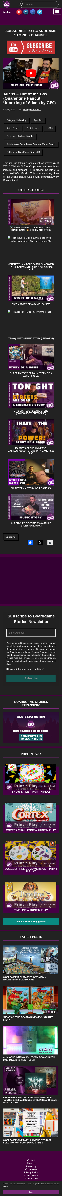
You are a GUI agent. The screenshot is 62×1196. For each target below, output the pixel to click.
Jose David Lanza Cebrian (27, 144)
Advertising (31, 1166)
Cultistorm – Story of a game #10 (31, 488)
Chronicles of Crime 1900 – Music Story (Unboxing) (31, 524)
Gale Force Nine (26, 152)
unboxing (11, 537)
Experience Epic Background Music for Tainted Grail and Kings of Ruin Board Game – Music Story (31, 1100)
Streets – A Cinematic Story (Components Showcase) (31, 412)
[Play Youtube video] (31, 73)
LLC (38, 152)
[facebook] (33, 12)
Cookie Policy (31, 1175)
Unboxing (21, 120)
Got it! (31, 1192)
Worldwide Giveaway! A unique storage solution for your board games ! (27, 1141)
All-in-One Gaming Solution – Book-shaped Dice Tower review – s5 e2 (29, 1058)
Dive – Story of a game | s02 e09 (31, 304)
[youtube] (19, 12)
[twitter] (39, 12)
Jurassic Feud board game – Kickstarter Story (28, 1018)
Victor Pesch (48, 144)
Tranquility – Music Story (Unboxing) (31, 338)
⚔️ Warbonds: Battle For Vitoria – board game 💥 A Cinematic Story (31, 228)
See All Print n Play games (31, 921)
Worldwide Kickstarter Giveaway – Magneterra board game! (24, 978)
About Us (31, 1163)
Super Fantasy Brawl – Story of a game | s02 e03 (31, 374)
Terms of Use (31, 1178)
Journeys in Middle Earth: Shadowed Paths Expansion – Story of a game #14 (31, 267)
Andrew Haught (25, 136)
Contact (6, 12)
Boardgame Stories (32, 109)
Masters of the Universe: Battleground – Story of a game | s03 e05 (31, 451)
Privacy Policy (30, 658)
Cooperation (31, 1169)
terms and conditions (32, 669)
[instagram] (26, 12)
